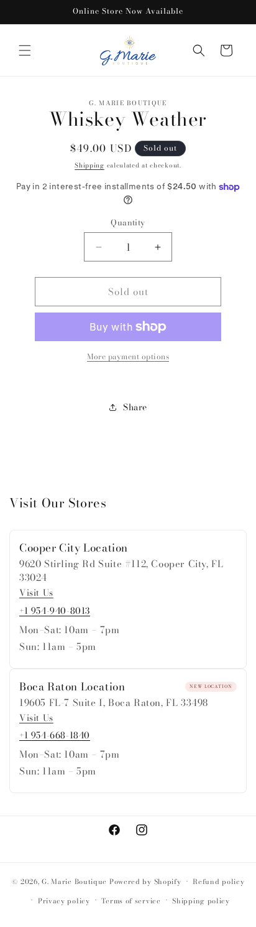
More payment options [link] (128, 356)
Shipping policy (201, 901)
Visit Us (36, 593)
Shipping (89, 165)
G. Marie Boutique (74, 882)
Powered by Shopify (145, 882)
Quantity (128, 222)
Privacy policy (64, 901)
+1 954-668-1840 (54, 735)
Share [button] (135, 407)
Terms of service (130, 901)
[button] (25, 50)
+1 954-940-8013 (54, 611)
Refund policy (218, 882)
